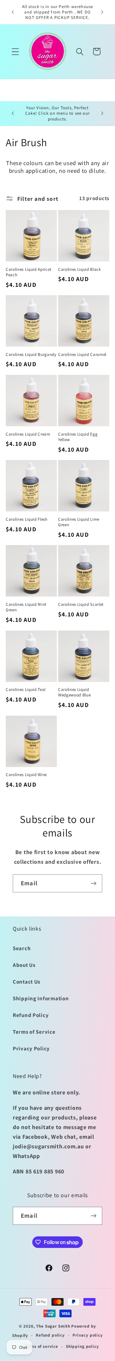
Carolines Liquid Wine (26, 774)
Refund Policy (31, 1015)
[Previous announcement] (13, 12)
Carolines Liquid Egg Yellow (77, 436)
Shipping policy (82, 1346)
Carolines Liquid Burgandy (31, 354)
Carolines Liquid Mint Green (26, 607)
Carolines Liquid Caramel (82, 354)
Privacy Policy (31, 1048)
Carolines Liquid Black (79, 269)
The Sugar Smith (53, 1326)
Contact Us (26, 981)
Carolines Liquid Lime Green (78, 522)
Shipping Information (41, 998)
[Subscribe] (93, 883)
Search (22, 948)
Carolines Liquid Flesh (27, 519)
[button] (15, 51)
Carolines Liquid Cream (28, 434)
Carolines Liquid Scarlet (80, 604)
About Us (24, 964)
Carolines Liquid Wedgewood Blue (74, 692)
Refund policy (50, 1335)
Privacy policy (88, 1335)
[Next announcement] (102, 12)
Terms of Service (34, 1031)
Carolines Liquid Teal (26, 689)
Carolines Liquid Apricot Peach (28, 272)
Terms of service (41, 1346)
